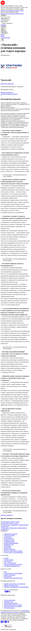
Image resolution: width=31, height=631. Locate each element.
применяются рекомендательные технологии (15, 611)
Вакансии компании (7, 92)
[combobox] (8, 626)
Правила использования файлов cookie (12, 13)
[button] (2, 34)
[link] (4, 31)
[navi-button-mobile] (2, 39)
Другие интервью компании (9, 94)
